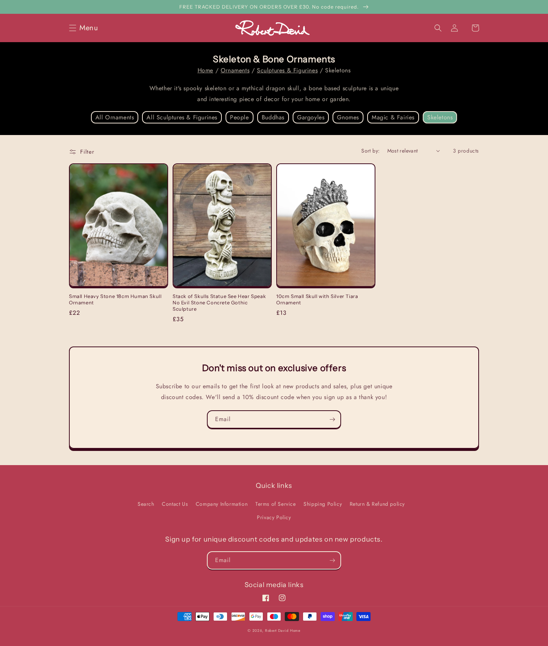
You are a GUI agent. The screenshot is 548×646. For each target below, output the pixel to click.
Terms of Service (275, 504)
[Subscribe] (332, 419)
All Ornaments (114, 117)
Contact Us (175, 504)
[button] (86, 28)
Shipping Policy (322, 504)
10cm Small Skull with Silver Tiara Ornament (317, 299)
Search (146, 504)
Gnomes (348, 117)
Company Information (222, 504)
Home (205, 70)
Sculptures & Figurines (287, 70)
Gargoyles (310, 117)
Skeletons (440, 117)
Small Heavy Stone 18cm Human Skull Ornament (115, 299)
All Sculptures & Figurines (182, 117)
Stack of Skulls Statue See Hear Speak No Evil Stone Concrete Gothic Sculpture (219, 302)
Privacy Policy (274, 517)
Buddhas (273, 117)
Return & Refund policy (377, 504)
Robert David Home (282, 630)
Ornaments (235, 70)
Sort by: (370, 150)
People (239, 117)
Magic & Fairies (393, 117)
